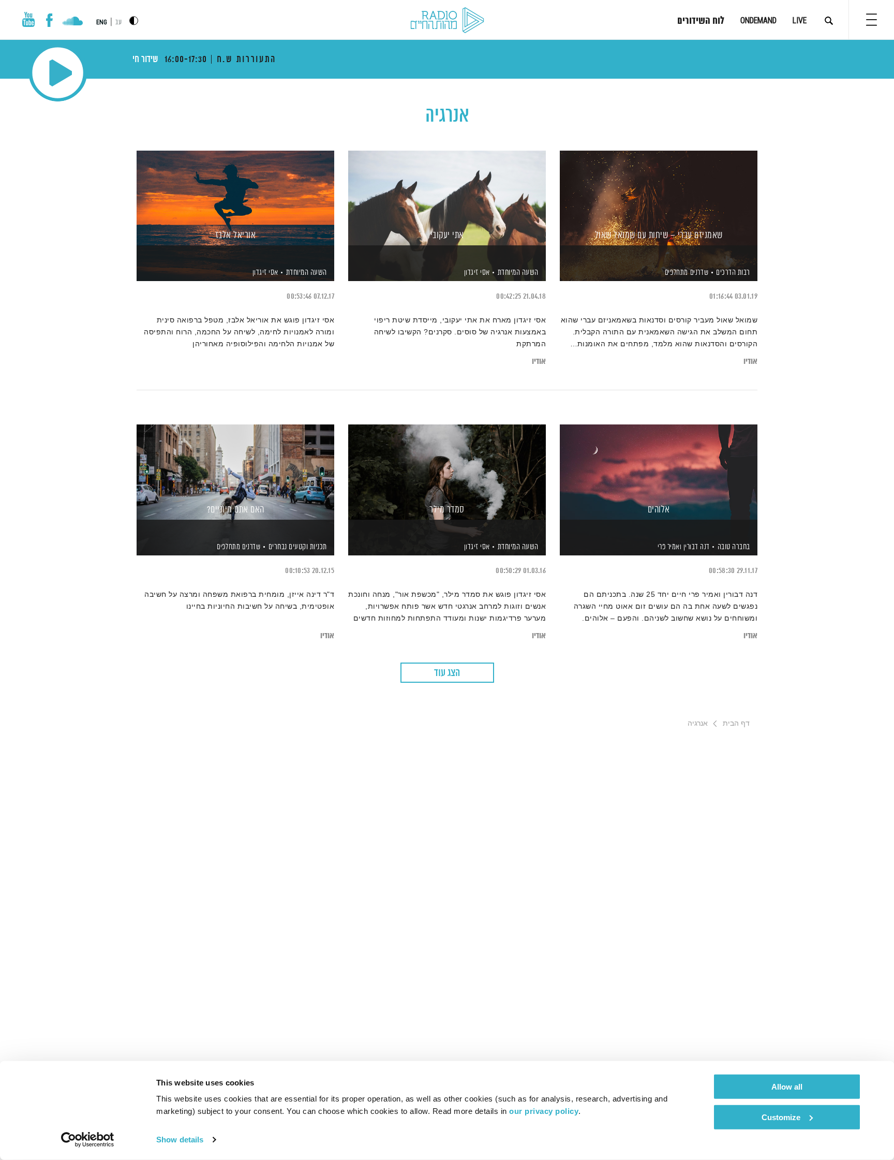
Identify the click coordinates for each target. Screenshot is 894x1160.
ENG (101, 22)
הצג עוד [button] (447, 673)
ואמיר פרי (668, 547)
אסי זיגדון (476, 273)
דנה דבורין (695, 547)
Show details (179, 1139)
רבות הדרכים (733, 272)
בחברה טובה (734, 546)
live (800, 20)
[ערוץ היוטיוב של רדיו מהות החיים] (28, 19)
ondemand (758, 20)
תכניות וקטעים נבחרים (298, 546)
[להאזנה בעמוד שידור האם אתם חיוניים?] (235, 471)
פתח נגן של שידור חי (57, 72)
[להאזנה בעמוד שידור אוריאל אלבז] (235, 198)
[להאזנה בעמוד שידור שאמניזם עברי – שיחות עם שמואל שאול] (658, 198)
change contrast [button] (133, 20)
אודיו (750, 361)
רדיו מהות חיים (447, 20)
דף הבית (736, 723)
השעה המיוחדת (518, 272)
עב (118, 22)
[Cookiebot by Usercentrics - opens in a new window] (87, 1140)
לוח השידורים (700, 21)
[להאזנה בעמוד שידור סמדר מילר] (447, 471)
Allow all (786, 1086)
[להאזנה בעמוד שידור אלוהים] (658, 471)
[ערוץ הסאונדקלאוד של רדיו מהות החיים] (73, 22)
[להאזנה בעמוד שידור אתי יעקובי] (447, 198)
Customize (781, 1116)
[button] (871, 19)
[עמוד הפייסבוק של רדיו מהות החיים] (49, 20)
